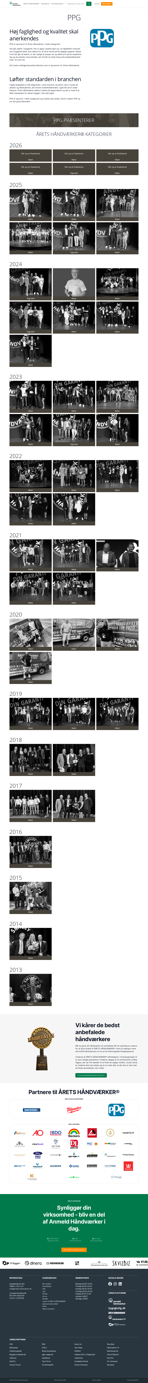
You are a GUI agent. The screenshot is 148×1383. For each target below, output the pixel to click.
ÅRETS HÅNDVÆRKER (31, 4)
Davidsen (110, 1365)
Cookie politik (96, 1380)
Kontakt (45, 1299)
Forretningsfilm (47, 1365)
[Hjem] (15, 3)
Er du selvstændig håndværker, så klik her (91, 1075)
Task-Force (46, 1361)
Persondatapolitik (133, 1380)
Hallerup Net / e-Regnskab (84, 1354)
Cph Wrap (78, 1348)
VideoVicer (78, 1358)
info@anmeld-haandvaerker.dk (20, 1289)
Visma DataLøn (113, 1354)
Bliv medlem (107, 4)
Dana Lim (78, 1344)
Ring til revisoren (48, 1309)
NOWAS (77, 1351)
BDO (43, 1344)
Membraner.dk (112, 1351)
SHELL (44, 1348)
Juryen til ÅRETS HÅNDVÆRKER (53, 1301)
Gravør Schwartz (81, 1365)
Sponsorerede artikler (50, 1304)
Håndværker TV (113, 1348)
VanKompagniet (15, 1351)
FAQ (43, 1289)
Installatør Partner (81, 1361)
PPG (11, 1344)
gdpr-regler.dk (47, 1354)
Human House (15, 1365)
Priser (44, 1306)
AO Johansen (112, 1361)
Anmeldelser (45, 4)
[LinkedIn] (120, 1284)
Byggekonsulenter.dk (17, 1354)
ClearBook (46, 1358)
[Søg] (88, 4)
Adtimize (12, 1358)
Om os (44, 1296)
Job (43, 1291)
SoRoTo (12, 1361)
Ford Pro (110, 1358)
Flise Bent (110, 1344)
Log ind (96, 4)
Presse (44, 1294)
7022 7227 (20, 1286)
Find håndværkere (57, 4)
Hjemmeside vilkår (60, 1380)
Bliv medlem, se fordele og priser (74, 1250)
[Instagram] (115, 1284)
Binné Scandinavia (49, 1351)
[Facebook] (110, 1284)
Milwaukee (13, 1348)
